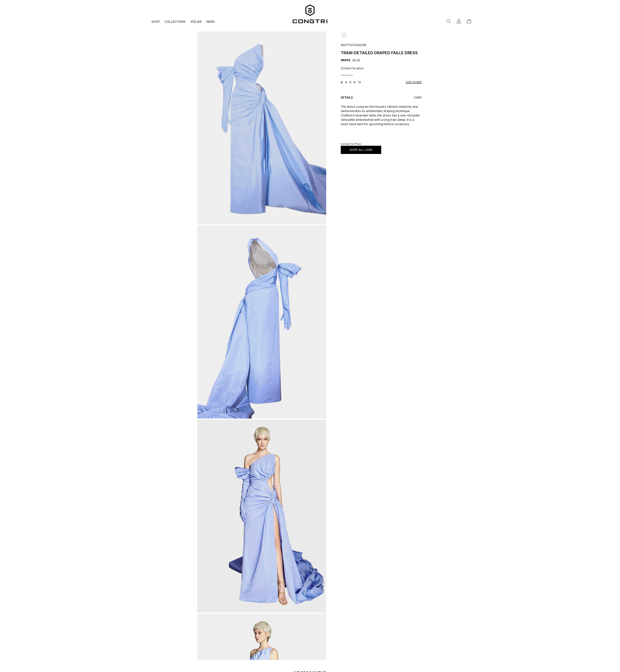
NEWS (210, 21)
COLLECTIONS (175, 21)
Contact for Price (351, 143)
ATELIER (196, 21)
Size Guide (414, 82)
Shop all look (360, 150)
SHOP (155, 21)
